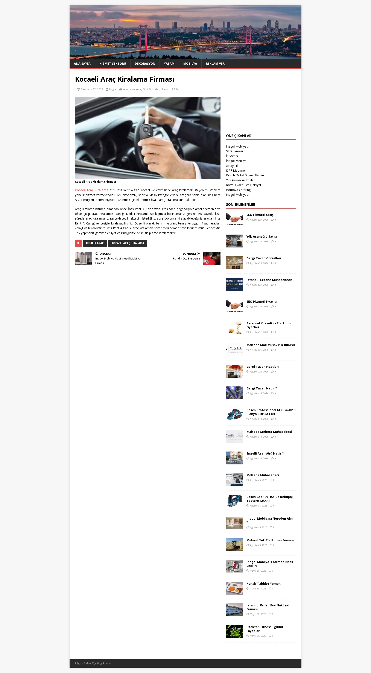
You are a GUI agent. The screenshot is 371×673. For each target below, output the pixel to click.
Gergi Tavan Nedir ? (261, 388)
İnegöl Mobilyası (237, 146)
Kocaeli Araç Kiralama (91, 190)
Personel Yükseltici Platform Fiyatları (268, 325)
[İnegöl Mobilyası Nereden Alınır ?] (234, 527)
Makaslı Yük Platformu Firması (270, 540)
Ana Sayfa (82, 63)
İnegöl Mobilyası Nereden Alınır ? (270, 520)
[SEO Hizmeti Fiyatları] (234, 310)
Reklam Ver (215, 63)
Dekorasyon (145, 63)
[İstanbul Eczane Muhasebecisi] (234, 288)
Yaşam (169, 63)
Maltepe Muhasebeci (262, 475)
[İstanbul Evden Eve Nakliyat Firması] (234, 614)
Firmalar (154, 89)
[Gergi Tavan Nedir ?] (234, 397)
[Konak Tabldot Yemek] (234, 592)
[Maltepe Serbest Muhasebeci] (234, 440)
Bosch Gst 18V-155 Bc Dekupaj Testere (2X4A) (269, 499)
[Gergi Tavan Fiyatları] (234, 375)
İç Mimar (232, 156)
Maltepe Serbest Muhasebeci (269, 432)
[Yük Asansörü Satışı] (234, 245)
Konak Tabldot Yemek (263, 583)
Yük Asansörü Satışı (261, 236)
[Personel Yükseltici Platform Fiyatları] (234, 332)
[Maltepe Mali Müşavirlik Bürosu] (234, 353)
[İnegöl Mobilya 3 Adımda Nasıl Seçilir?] (234, 570)
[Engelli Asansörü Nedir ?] (234, 462)
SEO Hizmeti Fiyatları (262, 301)
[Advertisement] (261, 101)
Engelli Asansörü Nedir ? (265, 453)
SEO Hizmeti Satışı (260, 215)
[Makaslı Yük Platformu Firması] (234, 549)
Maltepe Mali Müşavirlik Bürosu (270, 345)
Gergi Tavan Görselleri (263, 258)
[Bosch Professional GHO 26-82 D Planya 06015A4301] (234, 419)
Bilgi (145, 89)
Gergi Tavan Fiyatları (262, 367)
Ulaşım (165, 89)
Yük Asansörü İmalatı (240, 180)
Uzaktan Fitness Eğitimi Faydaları (264, 629)
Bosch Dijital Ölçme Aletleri (245, 175)
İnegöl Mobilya (236, 161)
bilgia (112, 89)
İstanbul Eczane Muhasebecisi (269, 280)
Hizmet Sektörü (112, 63)
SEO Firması (234, 151)
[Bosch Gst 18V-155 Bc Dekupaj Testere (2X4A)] (234, 505)
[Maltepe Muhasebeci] (234, 484)
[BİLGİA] (185, 56)
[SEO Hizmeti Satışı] (234, 223)
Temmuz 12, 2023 (92, 89)
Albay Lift (232, 166)
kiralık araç (95, 243)
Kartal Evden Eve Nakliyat (243, 185)
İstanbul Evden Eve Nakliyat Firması (268, 607)
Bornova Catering (238, 190)
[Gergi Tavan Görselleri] (234, 267)
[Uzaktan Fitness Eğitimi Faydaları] (234, 635)
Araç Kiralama (132, 89)
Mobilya (190, 63)
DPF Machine (235, 170)
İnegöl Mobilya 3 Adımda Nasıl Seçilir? (269, 564)
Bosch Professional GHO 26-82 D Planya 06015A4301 (271, 412)
